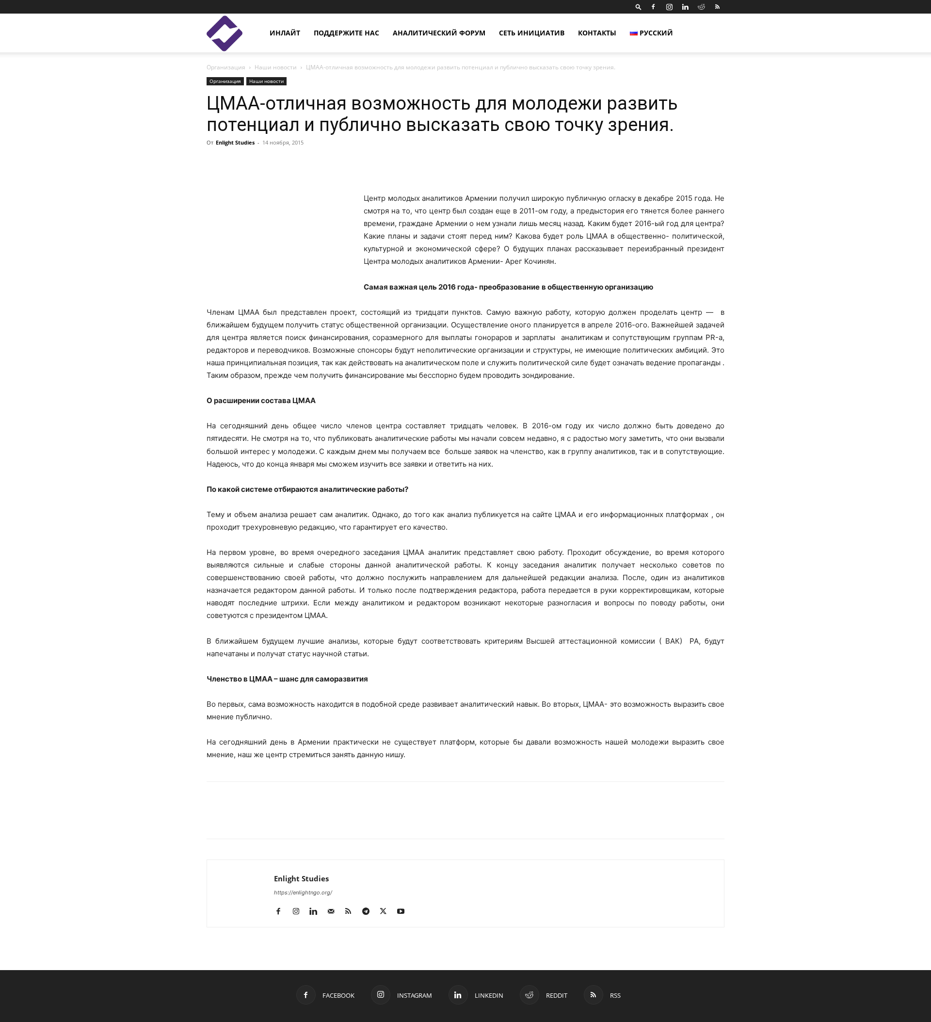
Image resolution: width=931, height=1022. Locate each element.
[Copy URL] (283, 818)
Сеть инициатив (531, 32)
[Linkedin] (685, 7)
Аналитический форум (439, 32)
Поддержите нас (346, 32)
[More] (577, 164)
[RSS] (717, 7)
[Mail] (334, 912)
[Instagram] (669, 7)
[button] (638, 6)
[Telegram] (305, 818)
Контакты (597, 32)
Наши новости (276, 67)
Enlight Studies (235, 142)
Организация (226, 67)
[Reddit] (701, 7)
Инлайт (285, 32)
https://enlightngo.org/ (303, 892)
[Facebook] (653, 7)
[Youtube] (404, 912)
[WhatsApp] (327, 818)
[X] (261, 818)
